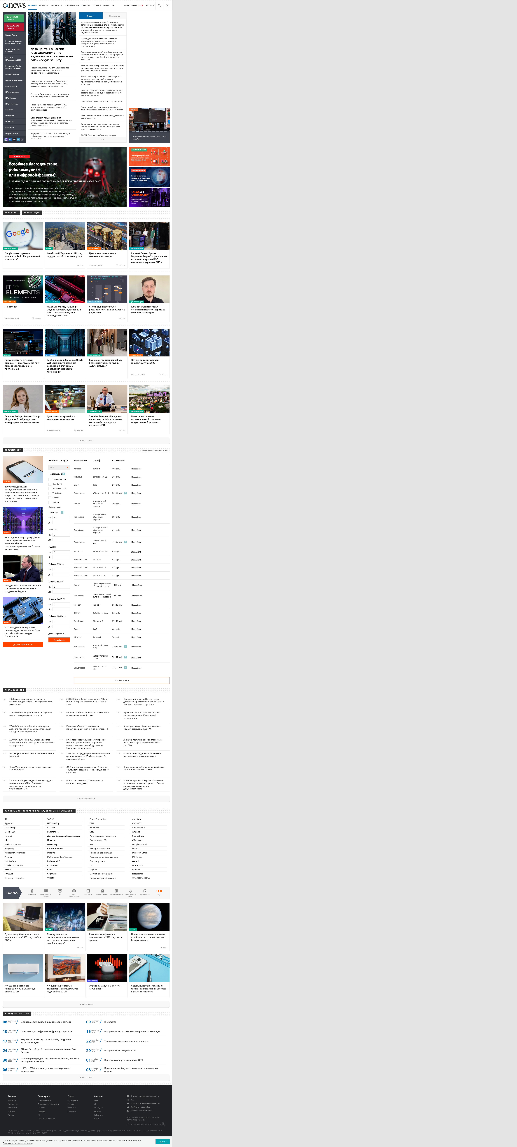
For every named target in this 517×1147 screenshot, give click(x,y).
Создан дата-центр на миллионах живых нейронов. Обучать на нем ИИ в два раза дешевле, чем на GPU (100, 126)
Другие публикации (22, 644)
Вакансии (71, 1107)
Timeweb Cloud (60, 479)
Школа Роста (11, 35)
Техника (41, 1111)
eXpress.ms (137, 840)
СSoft (49, 869)
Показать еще (86, 440)
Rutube (97, 1111)
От (49, 517)
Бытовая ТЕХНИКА (102, 895)
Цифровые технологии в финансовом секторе (46, 1021)
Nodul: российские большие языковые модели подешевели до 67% (142, 727)
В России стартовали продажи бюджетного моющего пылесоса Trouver (87, 714)
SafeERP (136, 869)
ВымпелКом (53, 831)
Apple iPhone (138, 827)
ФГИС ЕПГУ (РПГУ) (141, 878)
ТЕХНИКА (96, 5)
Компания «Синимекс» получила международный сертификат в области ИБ (87, 727)
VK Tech (51, 827)
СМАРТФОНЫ (32, 895)
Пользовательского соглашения (17, 1143)
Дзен (96, 1118)
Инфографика (11, 133)
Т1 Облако (57, 493)
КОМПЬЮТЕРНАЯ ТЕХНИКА (45, 895)
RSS (132, 1099)
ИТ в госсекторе (12, 92)
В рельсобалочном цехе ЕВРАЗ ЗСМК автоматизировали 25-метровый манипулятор (141, 715)
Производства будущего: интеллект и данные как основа (131, 1070)
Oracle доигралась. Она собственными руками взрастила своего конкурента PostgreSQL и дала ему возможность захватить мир (99, 42)
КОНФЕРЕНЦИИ (72, 5)
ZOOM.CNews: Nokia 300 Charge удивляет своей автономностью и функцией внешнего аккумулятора (31, 742)
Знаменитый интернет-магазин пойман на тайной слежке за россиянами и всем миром (102, 108)
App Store (136, 819)
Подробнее (136, 469)
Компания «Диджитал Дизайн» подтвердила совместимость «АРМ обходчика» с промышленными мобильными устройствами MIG (31, 784)
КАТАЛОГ (150, 5)
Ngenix (8, 857)
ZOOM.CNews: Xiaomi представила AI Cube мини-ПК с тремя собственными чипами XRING (87, 702)
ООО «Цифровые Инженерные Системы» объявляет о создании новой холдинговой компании (87, 770)
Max (96, 1100)
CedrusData (138, 836)
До (49, 522)
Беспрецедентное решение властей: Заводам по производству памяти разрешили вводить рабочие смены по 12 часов (102, 68)
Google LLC (10, 831)
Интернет (9, 115)
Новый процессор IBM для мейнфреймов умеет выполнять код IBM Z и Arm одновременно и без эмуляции (50, 70)
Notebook (94, 827)
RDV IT (8, 869)
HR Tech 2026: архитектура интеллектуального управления (46, 1070)
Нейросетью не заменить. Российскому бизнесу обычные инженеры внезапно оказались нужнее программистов (49, 83)
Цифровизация (12, 74)
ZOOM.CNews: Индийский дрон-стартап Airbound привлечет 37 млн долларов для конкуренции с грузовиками (30, 729)
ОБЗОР (134, 110)
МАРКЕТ (86, 5)
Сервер (93, 869)
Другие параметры (56, 633)
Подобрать (59, 640)
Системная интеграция (101, 873)
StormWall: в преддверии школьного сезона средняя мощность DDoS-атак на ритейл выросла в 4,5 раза (88, 756)
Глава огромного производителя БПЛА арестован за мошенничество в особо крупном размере (49, 107)
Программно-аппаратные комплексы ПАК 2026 (149, 137)
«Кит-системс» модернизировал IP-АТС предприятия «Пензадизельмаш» (142, 754)
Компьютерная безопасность (104, 857)
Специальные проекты (48, 1104)
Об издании (72, 1100)
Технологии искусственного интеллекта (126, 1041)
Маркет (41, 1107)
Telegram (98, 1115)
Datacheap (10, 827)
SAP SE (50, 819)
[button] (159, 6)
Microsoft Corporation (15, 852)
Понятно (163, 1141)
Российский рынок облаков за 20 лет (13, 42)
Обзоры (11, 1111)
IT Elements (110, 1021)
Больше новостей (86, 799)
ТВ (113, 5)
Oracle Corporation (14, 865)
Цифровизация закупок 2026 (120, 1050)
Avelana (136, 831)
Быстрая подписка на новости (145, 1096)
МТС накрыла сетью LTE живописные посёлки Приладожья (84, 782)
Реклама (71, 1104)
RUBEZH (9, 873)
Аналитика (56, 5)
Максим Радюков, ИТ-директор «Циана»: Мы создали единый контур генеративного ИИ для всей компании (101, 93)
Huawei (8, 836)
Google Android (139, 844)
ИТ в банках (10, 98)
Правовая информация (141, 1110)
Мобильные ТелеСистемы (60, 857)
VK (95, 1104)
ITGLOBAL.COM (59, 488)
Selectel (56, 497)
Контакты (71, 1111)
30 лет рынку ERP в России (12, 50)
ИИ (91, 844)
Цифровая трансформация (103, 878)
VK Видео (98, 1107)
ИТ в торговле (11, 104)
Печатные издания (46, 1118)
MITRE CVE (137, 857)
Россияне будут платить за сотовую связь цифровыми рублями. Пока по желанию (50, 95)
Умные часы (88, 895)
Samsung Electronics (14, 878)
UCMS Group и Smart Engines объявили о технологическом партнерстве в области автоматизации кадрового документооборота (143, 784)
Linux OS (136, 848)
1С (6, 819)
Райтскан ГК (53, 861)
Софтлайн (52, 873)
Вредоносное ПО (98, 840)
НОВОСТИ (43, 5)
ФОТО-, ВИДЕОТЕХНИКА (74, 895)
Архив (11, 1115)
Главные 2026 (13, 58)
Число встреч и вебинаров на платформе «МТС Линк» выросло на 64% (143, 768)
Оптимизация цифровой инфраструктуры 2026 (46, 1031)
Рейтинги (9, 127)
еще (159, 895)
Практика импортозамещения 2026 (123, 1060)
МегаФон (51, 852)
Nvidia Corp (10, 861)
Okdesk (136, 861)
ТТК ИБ (50, 878)
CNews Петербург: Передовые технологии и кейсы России (48, 1051)
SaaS (92, 831)
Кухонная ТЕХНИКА (116, 895)
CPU (92, 823)
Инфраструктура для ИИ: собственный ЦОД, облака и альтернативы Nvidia (50, 1060)
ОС (91, 865)
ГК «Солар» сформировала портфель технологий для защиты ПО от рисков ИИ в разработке (30, 702)
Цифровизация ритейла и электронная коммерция (132, 1031)
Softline (56, 502)
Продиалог (137, 873)
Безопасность (11, 86)
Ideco (7, 840)
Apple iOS (136, 823)
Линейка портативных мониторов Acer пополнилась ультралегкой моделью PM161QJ (142, 742)
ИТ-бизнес (9, 121)
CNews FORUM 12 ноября (11, 18)
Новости (12, 1100)
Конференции (44, 1100)
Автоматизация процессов (103, 836)
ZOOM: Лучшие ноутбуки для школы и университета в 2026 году (98, 136)
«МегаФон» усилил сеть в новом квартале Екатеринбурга (30, 768)
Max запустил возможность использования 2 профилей (31, 754)
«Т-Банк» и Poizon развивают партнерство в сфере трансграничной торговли (30, 714)
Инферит (52, 840)
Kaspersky (9, 848)
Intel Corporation (13, 844)
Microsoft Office (139, 852)
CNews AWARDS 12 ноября (12, 27)
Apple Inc (9, 823)
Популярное (114, 16)
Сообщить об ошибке (140, 1107)
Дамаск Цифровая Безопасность (63, 836)
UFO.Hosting (53, 823)
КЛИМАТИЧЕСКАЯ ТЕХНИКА (130, 895)
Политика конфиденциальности (145, 1103)
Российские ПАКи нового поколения (13, 67)
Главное (90, 16)
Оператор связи (97, 861)
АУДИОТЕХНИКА (145, 895)
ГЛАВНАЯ (32, 5)
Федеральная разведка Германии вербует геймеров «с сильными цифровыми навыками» (50, 136)
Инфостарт (52, 844)
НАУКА (106, 5)
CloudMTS (57, 484)
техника (12, 892)
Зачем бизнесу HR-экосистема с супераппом (101, 101)
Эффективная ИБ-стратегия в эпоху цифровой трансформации (46, 1041)
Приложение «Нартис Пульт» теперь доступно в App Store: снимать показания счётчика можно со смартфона (143, 702)
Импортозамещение (14, 80)
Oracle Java (137, 865)
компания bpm (55, 848)
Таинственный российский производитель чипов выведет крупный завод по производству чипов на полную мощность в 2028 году (101, 80)
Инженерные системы (101, 852)
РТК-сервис (52, 865)
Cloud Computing (98, 819)
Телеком (9, 110)
